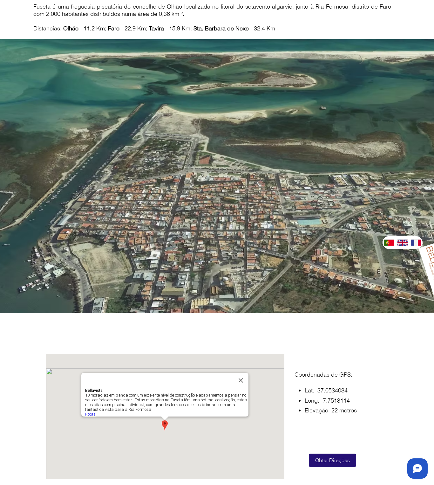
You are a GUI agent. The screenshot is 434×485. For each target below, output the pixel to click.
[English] (402, 242)
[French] (416, 242)
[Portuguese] (389, 242)
